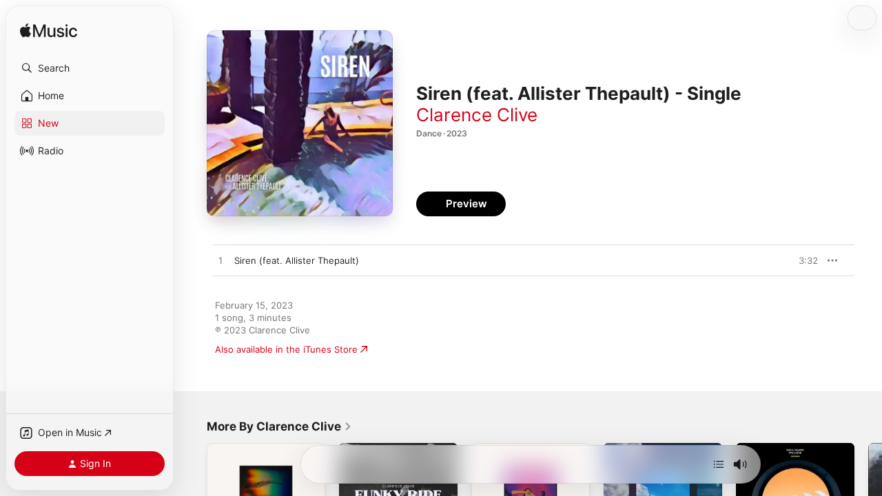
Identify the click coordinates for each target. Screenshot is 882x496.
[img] (48, 31)
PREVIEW (803, 260)
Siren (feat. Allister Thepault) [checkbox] (296, 260)
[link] (279, 426)
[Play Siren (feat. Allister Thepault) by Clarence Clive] (220, 261)
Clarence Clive (476, 114)
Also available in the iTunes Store (286, 349)
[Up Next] (718, 464)
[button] (89, 68)
